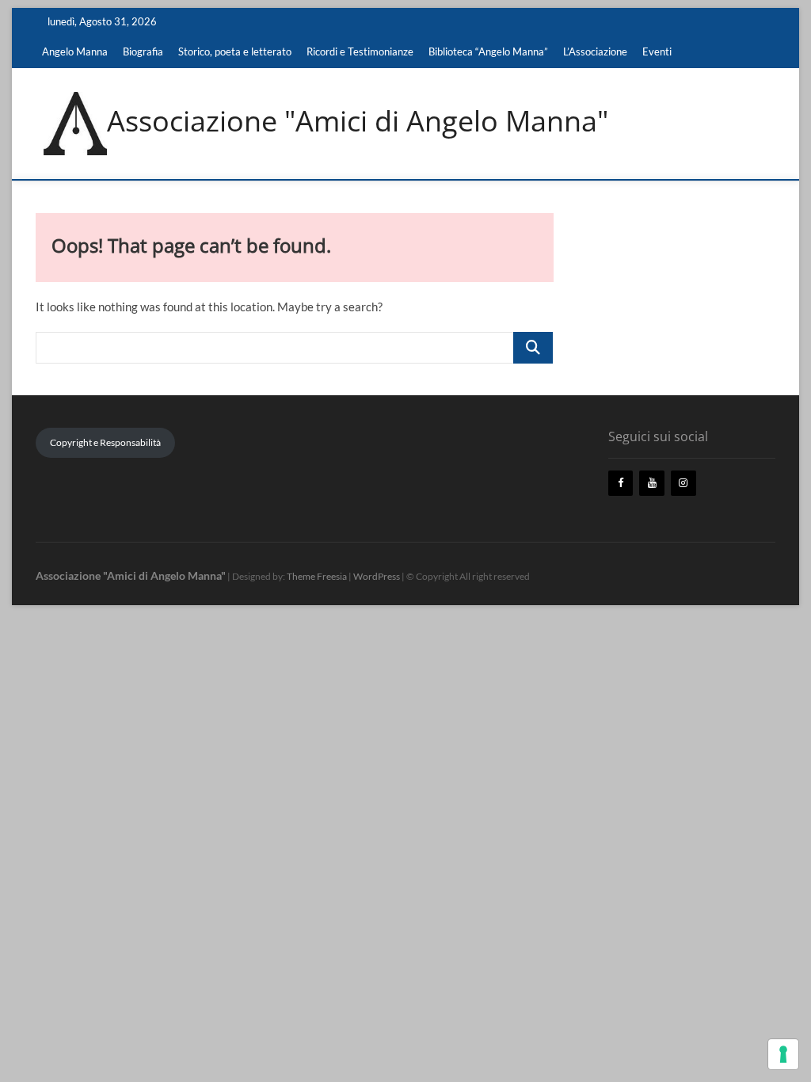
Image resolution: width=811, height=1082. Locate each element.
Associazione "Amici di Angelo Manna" (357, 121)
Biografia (143, 51)
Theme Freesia (317, 576)
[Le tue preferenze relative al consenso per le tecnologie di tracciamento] (783, 1054)
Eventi (657, 51)
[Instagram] (683, 484)
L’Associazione (595, 51)
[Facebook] (621, 484)
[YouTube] (651, 484)
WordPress (376, 576)
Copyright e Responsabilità (105, 442)
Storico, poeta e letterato (234, 51)
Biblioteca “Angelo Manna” (488, 51)
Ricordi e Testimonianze (360, 51)
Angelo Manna (75, 51)
